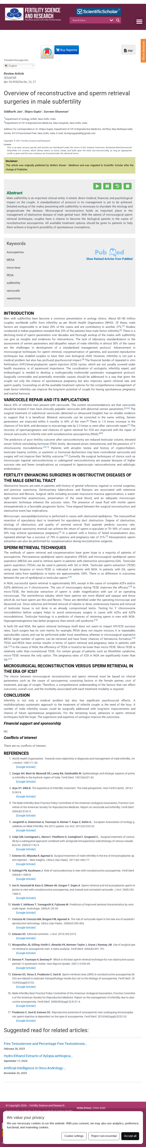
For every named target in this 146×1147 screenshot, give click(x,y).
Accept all (130, 1135)
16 (134, 638)
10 (45, 447)
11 (47, 447)
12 (66, 455)
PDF (130, 50)
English (12, 65)
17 (10, 659)
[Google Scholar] (26, 766)
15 (96, 620)
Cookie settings (74, 1135)
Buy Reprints (68, 50)
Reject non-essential (104, 1135)
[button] (139, 21)
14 (130, 586)
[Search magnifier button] (118, 20)
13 (70, 577)
